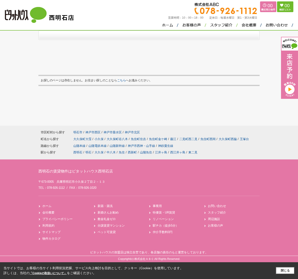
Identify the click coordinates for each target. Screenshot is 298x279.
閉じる (285, 270)
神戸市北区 (132, 132)
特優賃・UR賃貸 (164, 212)
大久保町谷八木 (118, 139)
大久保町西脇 (228, 139)
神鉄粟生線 (165, 146)
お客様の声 (215, 225)
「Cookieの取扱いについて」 (48, 273)
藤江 (173, 139)
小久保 (100, 139)
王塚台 (244, 139)
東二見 (192, 152)
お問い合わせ (217, 206)
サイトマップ (51, 232)
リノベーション (163, 219)
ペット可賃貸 (107, 232)
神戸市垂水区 (113, 132)
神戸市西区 (93, 132)
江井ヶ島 (161, 152)
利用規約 (48, 225)
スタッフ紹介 (217, 212)
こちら (121, 80)
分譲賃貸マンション (111, 225)
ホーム (46, 206)
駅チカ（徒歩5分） (166, 225)
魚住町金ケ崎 (158, 139)
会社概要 (48, 212)
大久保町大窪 (82, 139)
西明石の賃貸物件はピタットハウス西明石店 (75, 171)
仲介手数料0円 (163, 232)
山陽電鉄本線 (98, 146)
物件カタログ (51, 238)
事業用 (157, 206)
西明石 (77, 152)
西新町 (132, 152)
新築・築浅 (105, 206)
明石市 (77, 132)
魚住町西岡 (208, 139)
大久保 (99, 152)
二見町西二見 (188, 139)
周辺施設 (214, 219)
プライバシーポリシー (57, 219)
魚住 (122, 152)
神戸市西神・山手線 (142, 146)
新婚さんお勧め (108, 212)
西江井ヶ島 (177, 152)
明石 (88, 152)
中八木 (111, 152)
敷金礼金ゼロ (107, 219)
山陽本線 (79, 146)
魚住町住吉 (139, 139)
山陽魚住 (146, 152)
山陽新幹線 (118, 146)
